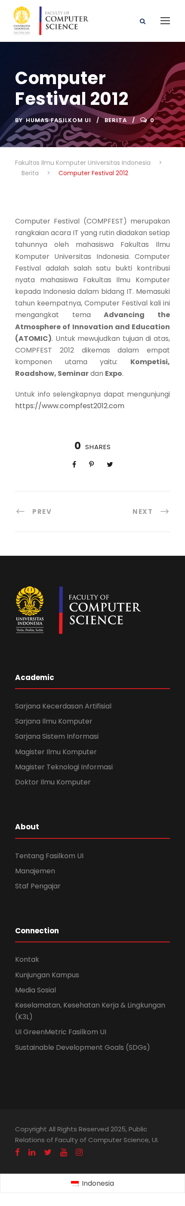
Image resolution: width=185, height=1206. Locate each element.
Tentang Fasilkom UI (49, 856)
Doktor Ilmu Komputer (53, 782)
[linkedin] (31, 1152)
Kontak (27, 959)
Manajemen (35, 871)
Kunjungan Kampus (47, 975)
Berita (116, 120)
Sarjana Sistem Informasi (57, 736)
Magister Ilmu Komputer (56, 752)
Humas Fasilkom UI (58, 120)
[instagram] (79, 1152)
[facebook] (17, 1152)
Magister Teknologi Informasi (64, 767)
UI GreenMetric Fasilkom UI (60, 1032)
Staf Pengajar (38, 886)
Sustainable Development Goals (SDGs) (82, 1047)
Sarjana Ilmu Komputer (53, 721)
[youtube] (63, 1152)
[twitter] (48, 1152)
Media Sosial (35, 990)
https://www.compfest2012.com (69, 406)
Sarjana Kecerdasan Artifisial (63, 706)
